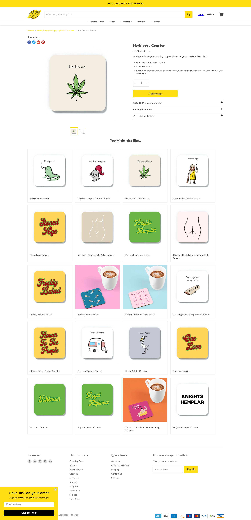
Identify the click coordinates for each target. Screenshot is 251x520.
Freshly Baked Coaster (41, 314)
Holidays (142, 21)
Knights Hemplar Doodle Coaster (94, 198)
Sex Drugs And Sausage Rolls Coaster (191, 314)
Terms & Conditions (59, 515)
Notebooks (74, 490)
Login (201, 14)
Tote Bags (74, 499)
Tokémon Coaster (39, 427)
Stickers (73, 494)
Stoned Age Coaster (40, 255)
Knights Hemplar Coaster (137, 255)
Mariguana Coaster (39, 198)
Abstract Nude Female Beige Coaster (96, 255)
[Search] (188, 14)
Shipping (115, 469)
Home (30, 30)
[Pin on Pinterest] (43, 42)
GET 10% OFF (29, 513)
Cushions (73, 478)
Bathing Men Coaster (88, 314)
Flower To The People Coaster (45, 371)
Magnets (73, 486)
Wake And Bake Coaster (137, 198)
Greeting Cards (96, 21)
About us (115, 461)
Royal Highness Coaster (89, 427)
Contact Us (116, 473)
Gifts (113, 21)
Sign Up (191, 469)
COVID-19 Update (120, 465)
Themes (156, 21)
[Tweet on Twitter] (34, 42)
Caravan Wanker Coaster (89, 371)
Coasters (73, 473)
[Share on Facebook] (29, 42)
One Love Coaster (182, 371)
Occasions (126, 21)
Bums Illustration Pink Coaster (140, 314)
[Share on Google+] (38, 42)
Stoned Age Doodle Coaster (186, 198)
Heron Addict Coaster (136, 371)
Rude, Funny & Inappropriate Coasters (56, 30)
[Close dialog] (55, 489)
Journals (73, 482)
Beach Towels (76, 469)
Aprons (72, 465)
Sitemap (115, 478)
